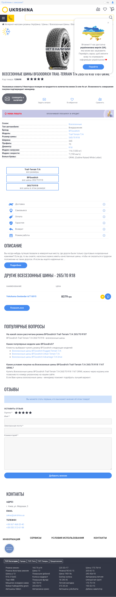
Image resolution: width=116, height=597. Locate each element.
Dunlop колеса (65, 577)
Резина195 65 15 (66, 571)
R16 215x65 (11, 577)
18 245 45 (63, 580)
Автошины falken (13, 589)
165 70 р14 (37, 568)
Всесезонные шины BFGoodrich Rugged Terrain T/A (36, 351)
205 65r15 (36, 586)
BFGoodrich (74, 131)
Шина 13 (36, 571)
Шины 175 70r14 (93, 568)
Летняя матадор (66, 583)
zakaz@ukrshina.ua (15, 515)
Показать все (17, 308)
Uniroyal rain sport (93, 580)
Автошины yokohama (68, 589)
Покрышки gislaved (41, 574)
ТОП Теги (32, 561)
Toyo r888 (10, 580)
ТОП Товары (42, 561)
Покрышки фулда (40, 580)
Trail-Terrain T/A (76, 134)
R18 (70, 147)
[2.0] (18, 412)
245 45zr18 (90, 574)
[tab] (57, 204)
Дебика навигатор (94, 589)
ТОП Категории (11, 561)
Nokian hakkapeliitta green (17, 586)
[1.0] (16, 412)
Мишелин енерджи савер (17, 583)
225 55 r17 (63, 568)
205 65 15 (90, 571)
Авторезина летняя (94, 577)
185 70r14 (36, 583)
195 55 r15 (90, 586)
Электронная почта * (13, 426)
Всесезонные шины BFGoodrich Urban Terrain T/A (36, 354)
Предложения (56, 561)
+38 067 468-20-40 (15, 524)
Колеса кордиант (40, 577)
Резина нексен (12, 568)
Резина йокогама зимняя (17, 571)
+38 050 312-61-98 (15, 527)
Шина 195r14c (65, 574)
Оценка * (8, 413)
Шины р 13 (10, 574)
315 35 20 (63, 586)
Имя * (6, 416)
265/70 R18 (74, 137)
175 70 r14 (90, 583)
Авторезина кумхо (40, 589)
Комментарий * (11, 435)
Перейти (93, 67)
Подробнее (15, 265)
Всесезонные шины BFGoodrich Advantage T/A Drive (37, 357)
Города (23, 561)
